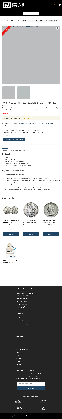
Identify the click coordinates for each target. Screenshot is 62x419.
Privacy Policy (36, 416)
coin (5, 125)
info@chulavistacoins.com (27, 304)
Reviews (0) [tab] (22, 150)
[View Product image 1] (8, 93)
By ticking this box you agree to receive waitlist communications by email (24, 132)
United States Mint (15, 21)
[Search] (38, 13)
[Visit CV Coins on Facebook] (24, 307)
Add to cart (11, 234)
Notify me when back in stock (14, 139)
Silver (7, 21)
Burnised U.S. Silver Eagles (24, 123)
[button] (57, 28)
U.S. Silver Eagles (39, 123)
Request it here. (17, 118)
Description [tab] (5, 150)
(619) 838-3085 (24, 301)
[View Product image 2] (23, 93)
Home (3, 21)
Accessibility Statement (47, 416)
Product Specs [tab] (14, 150)
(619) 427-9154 (25, 298)
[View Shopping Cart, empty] (59, 5)
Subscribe (31, 388)
